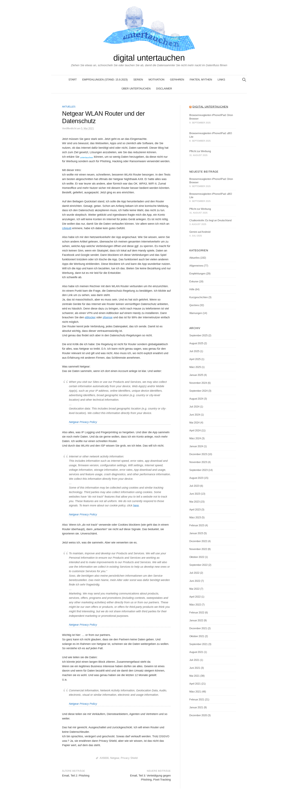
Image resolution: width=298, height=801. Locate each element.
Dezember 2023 (198, 454)
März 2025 (195, 367)
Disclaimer (164, 88)
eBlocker (90, 317)
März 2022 (195, 604)
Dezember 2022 (198, 541)
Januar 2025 (196, 375)
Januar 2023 (196, 533)
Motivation (156, 79)
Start (72, 79)
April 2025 (195, 359)
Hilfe (191, 289)
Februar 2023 (196, 525)
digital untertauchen (149, 57)
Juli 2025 (194, 351)
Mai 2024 (194, 422)
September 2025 (198, 335)
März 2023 (195, 517)
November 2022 (198, 549)
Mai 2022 (194, 588)
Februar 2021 (196, 699)
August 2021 (196, 652)
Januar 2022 (196, 620)
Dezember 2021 (198, 628)
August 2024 (196, 398)
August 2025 (196, 343)
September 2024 (198, 390)
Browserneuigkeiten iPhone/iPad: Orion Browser (211, 117)
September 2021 (198, 644)
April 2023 (195, 509)
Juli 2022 (194, 573)
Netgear (114, 757)
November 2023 (198, 462)
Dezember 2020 (198, 715)
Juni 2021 (194, 668)
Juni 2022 (194, 581)
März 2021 (195, 691)
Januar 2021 (196, 707)
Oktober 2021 (196, 636)
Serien (138, 79)
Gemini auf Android (199, 232)
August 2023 (196, 478)
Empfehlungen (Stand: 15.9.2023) (105, 79)
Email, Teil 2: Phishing (75, 775)
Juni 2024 (194, 414)
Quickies (194, 305)
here (136, 505)
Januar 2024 (196, 446)
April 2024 (195, 430)
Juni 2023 (194, 493)
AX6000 (104, 757)
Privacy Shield (129, 757)
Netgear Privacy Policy (83, 422)
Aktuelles (68, 106)
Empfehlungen (197, 273)
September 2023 (198, 470)
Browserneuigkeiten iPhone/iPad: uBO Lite (210, 135)
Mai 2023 (194, 501)
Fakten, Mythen (201, 79)
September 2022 (198, 565)
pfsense (108, 317)
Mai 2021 (194, 675)
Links (221, 79)
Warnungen (195, 313)
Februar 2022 (196, 612)
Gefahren (177, 79)
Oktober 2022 (196, 557)
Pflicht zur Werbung (200, 151)
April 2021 (195, 683)
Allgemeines (196, 265)
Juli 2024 (194, 406)
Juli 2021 (194, 660)
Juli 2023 (194, 486)
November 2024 (198, 383)
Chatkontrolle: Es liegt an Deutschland (210, 220)
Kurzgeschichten (198, 297)
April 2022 (195, 596)
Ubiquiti (66, 228)
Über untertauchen (136, 88)
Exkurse (193, 281)
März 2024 (195, 438)
